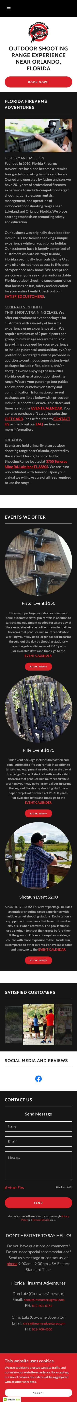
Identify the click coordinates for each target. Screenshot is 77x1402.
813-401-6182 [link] (42, 1305)
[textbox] (38, 1126)
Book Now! (38, 82)
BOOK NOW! (38, 666)
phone (12, 1263)
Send (38, 1202)
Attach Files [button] (16, 1187)
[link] (38, 33)
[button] (9, 9)
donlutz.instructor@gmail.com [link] (44, 1300)
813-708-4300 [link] (42, 1329)
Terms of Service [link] (40, 1219)
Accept (38, 1392)
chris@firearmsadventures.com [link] (44, 1323)
